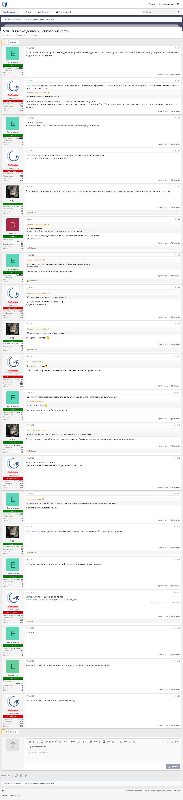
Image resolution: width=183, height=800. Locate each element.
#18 (178, 628)
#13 (178, 458)
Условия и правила (134, 790)
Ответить (164, 74)
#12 (178, 425)
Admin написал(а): (34, 430)
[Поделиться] (175, 48)
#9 (179, 323)
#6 (179, 219)
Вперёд (13, 42)
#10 (178, 356)
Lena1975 (30, 700)
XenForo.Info (18, 796)
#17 (178, 592)
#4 (179, 151)
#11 (178, 392)
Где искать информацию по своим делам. (58, 599)
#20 (178, 696)
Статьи (28, 12)
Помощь (176, 790)
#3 (179, 118)
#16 (178, 559)
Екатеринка (9, 35)
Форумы (11, 12)
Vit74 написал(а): (34, 362)
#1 (179, 48)
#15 (178, 526)
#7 (179, 255)
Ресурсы (46, 12)
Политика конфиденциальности (157, 790)
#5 (179, 186)
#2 (179, 81)
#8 (179, 288)
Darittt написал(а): (34, 260)
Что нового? (65, 12)
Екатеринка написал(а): (37, 92)
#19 (178, 661)
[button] (178, 4)
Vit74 (28, 462)
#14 (178, 494)
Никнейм (176, 74)
